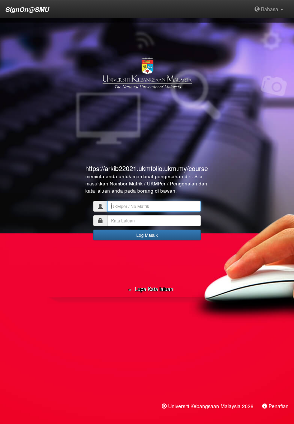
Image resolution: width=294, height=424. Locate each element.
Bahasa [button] (270, 9)
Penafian (279, 406)
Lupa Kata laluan (154, 288)
